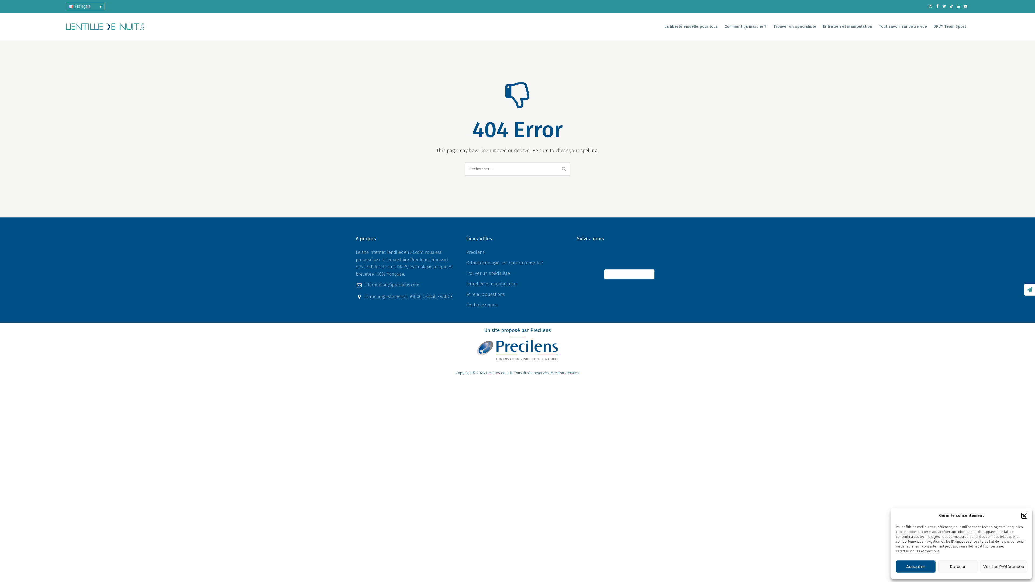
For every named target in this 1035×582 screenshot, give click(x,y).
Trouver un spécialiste (794, 26)
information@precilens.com (392, 284)
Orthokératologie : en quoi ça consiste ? (505, 262)
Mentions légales (565, 373)
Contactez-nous (482, 304)
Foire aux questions (485, 294)
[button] (1024, 515)
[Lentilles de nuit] (105, 26)
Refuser (957, 566)
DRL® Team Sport (949, 26)
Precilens (475, 252)
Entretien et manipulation (492, 283)
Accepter (915, 566)
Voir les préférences (1003, 566)
